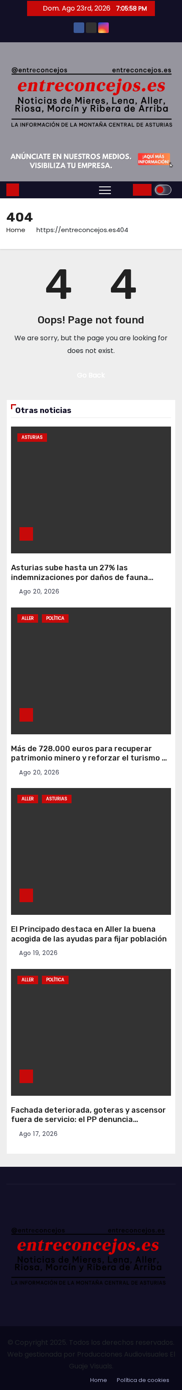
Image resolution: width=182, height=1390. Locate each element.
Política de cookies (143, 1380)
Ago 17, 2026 (38, 1134)
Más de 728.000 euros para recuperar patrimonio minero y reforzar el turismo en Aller (91, 758)
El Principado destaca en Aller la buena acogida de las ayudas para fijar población (89, 934)
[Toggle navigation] (105, 190)
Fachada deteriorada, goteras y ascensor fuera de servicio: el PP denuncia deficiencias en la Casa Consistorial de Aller (88, 1124)
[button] (124, 189)
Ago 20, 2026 (39, 591)
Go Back (91, 375)
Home (15, 229)
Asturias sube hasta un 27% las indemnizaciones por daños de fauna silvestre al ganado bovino (79, 577)
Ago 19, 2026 (38, 953)
